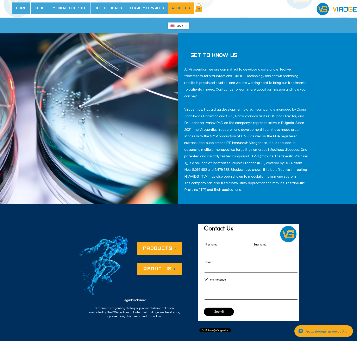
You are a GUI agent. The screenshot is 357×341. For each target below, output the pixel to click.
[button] (198, 7)
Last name (260, 244)
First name (211, 244)
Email (208, 262)
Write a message (215, 279)
